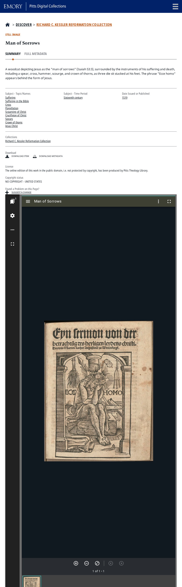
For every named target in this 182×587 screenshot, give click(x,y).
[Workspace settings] (12, 215)
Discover (24, 24)
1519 (124, 97)
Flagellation (11, 108)
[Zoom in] (76, 563)
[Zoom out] (86, 563)
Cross (8, 105)
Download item (20, 156)
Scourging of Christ (15, 112)
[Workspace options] (12, 229)
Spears (9, 119)
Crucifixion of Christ (15, 115)
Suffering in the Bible (17, 101)
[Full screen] (12, 244)
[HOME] (7, 24)
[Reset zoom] (97, 563)
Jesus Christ (11, 126)
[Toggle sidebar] (28, 201)
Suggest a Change (21, 192)
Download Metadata (51, 156)
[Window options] (158, 201)
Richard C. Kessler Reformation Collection (74, 24)
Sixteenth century (73, 97)
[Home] (35, 6)
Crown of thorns (13, 122)
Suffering (10, 97)
